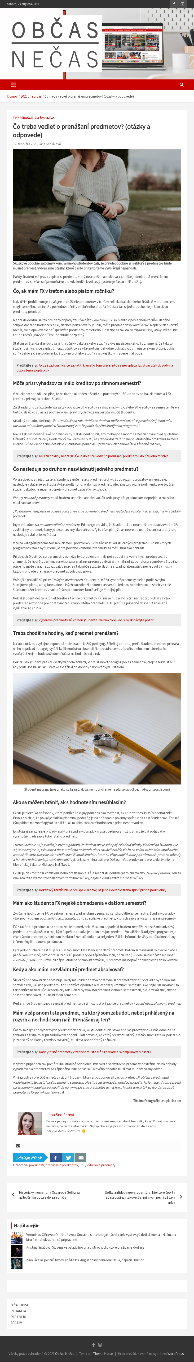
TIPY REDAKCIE (23, 118)
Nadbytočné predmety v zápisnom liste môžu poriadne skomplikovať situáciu (95, 1052)
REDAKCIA (18, 1311)
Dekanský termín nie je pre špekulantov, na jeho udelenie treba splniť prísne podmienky (102, 890)
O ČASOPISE (20, 1305)
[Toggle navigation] (13, 84)
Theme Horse (103, 1353)
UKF (82, 1165)
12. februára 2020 (25, 144)
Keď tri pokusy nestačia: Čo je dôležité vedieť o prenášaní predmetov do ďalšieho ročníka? (104, 456)
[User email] (18, 1146)
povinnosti (36, 1165)
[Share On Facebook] (56, 1157)
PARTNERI (18, 1317)
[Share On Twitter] (68, 1157)
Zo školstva (44, 118)
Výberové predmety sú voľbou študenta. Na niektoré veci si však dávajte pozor (96, 620)
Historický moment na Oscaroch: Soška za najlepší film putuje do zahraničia (49, 1195)
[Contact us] (80, 1157)
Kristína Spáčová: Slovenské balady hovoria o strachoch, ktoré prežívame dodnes (85, 1247)
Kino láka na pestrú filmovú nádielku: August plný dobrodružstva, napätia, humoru (86, 1260)
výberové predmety (101, 1165)
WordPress (176, 1353)
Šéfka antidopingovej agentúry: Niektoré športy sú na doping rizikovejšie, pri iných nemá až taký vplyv (140, 1197)
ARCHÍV (16, 1323)
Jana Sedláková (50, 144)
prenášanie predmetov (62, 1165)
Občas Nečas (64, 1353)
